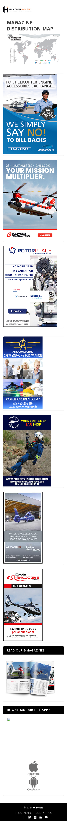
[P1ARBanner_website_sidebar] (27, 485)
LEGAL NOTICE (24, 813)
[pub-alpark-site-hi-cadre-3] (23, 562)
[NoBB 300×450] (30, 153)
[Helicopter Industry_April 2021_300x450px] (30, 239)
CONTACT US (44, 813)
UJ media (38, 807)
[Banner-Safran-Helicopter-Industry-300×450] (30, 325)
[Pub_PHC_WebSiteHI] (23, 639)
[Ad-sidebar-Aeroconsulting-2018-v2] (23, 408)
